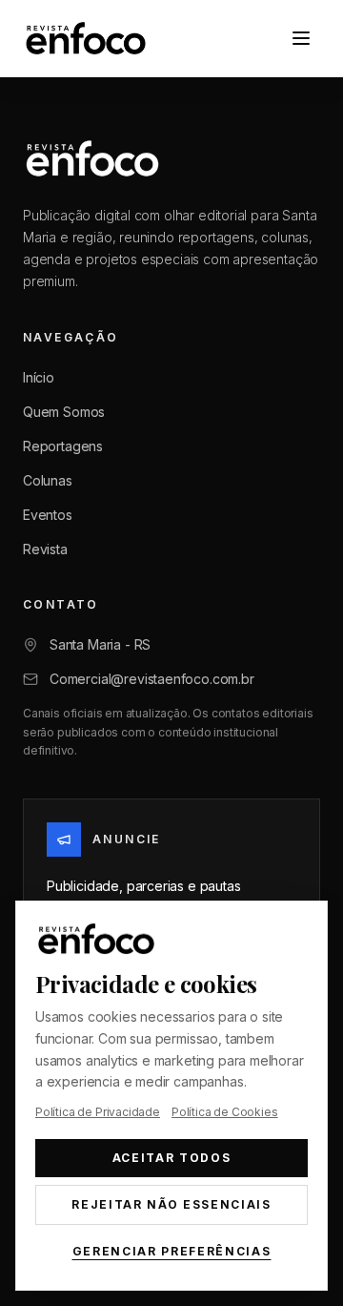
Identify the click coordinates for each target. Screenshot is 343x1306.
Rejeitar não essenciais (171, 1204)
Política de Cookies (225, 1112)
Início (38, 377)
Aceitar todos (172, 1158)
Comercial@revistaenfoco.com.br (152, 679)
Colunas (47, 480)
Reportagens (63, 446)
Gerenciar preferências (172, 1251)
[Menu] (301, 38)
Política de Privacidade (97, 1112)
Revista (45, 549)
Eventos (47, 515)
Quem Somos (64, 412)
